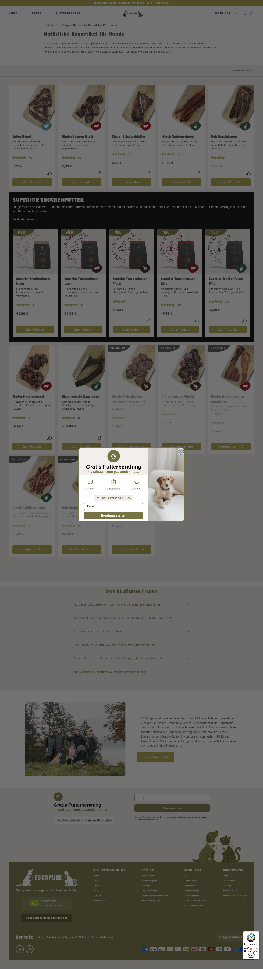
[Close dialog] (181, 451)
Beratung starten (113, 515)
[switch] (251, 955)
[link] (113, 498)
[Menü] (257, 933)
